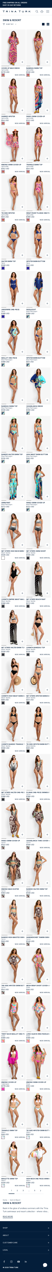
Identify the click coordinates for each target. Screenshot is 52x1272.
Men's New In (23, 5)
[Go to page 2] (41, 1191)
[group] (26, 1227)
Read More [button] (8, 1216)
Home (5, 1200)
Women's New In (10, 5)
